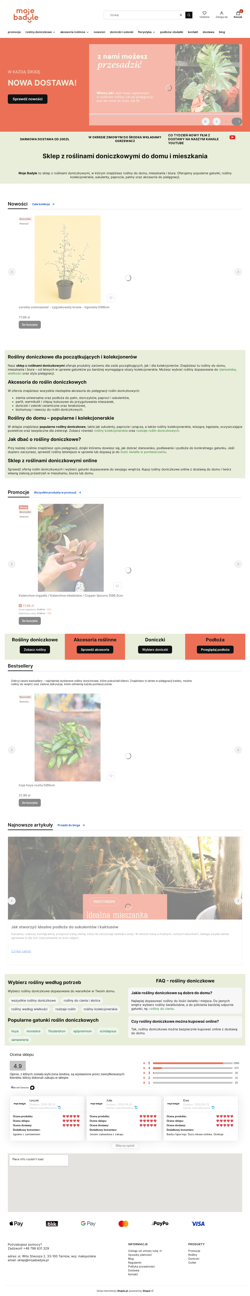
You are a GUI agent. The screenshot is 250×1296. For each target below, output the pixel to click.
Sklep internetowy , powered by (124, 1290)
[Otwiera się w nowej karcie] (232, 137)
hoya (15, 1031)
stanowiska (227, 369)
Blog (131, 1258)
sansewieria (20, 1040)
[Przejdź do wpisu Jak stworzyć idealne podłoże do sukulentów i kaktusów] (125, 878)
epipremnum (82, 1031)
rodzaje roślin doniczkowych (157, 431)
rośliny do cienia (161, 1009)
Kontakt (133, 1274)
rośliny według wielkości (29, 1009)
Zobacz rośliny (35, 650)
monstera (33, 1031)
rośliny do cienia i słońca (82, 1000)
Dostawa (133, 1270)
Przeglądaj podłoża (215, 650)
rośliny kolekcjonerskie (111, 431)
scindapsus (108, 1031)
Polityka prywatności (141, 1266)
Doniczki (193, 1258)
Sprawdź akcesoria (95, 650)
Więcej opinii (125, 1145)
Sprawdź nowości (28, 99)
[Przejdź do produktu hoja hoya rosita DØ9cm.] (67, 737)
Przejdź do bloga (69, 825)
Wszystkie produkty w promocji (55, 492)
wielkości (14, 373)
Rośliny (192, 1254)
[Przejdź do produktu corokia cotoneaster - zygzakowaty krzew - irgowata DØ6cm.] (67, 259)
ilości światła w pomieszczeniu (143, 452)
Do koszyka (30, 324)
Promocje (194, 1250)
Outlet (192, 1262)
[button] (188, 15)
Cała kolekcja (41, 204)
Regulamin (134, 1262)
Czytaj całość (21, 951)
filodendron (56, 1031)
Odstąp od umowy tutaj (143, 1250)
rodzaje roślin (65, 1009)
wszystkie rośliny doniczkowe (33, 1000)
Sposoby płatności (140, 1254)
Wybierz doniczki (155, 650)
